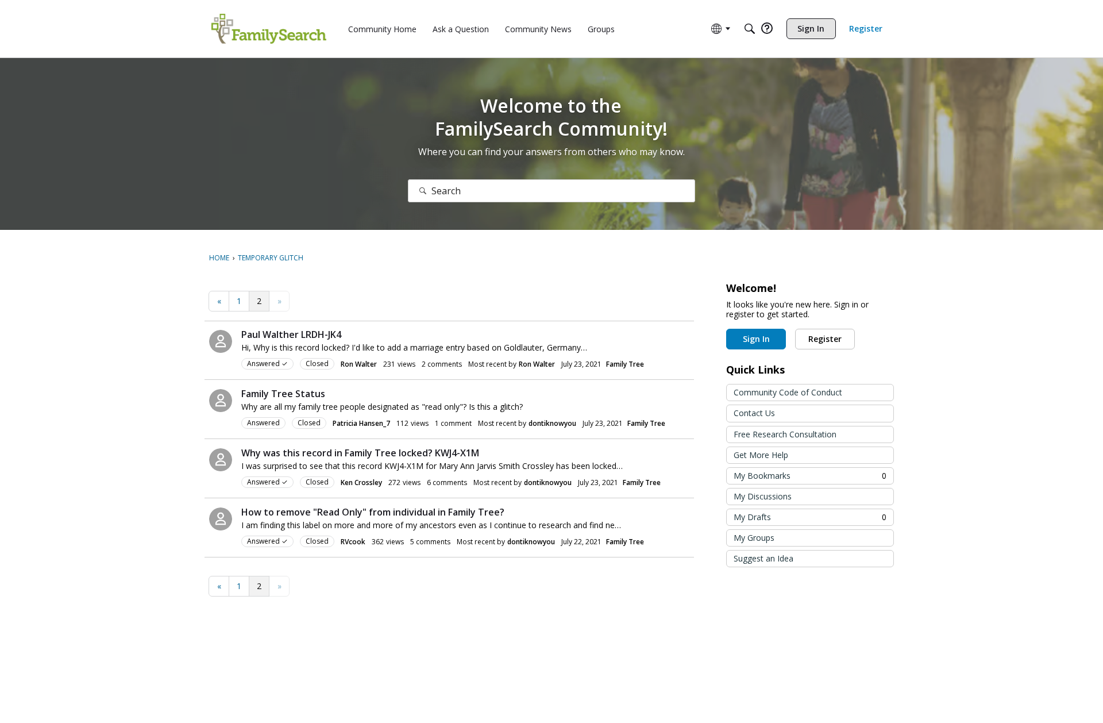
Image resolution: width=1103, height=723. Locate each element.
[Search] (749, 28)
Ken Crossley (361, 482)
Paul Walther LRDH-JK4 (291, 334)
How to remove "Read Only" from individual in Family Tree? (372, 512)
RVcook (353, 542)
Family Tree (625, 364)
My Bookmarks (810, 475)
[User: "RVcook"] (220, 518)
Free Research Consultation (785, 434)
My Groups (754, 537)
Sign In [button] (756, 338)
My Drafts (810, 517)
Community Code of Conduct (788, 392)
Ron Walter (359, 364)
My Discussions (763, 496)
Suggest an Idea (763, 558)
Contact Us (754, 412)
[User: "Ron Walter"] (220, 341)
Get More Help (761, 454)
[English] (268, 29)
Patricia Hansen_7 (361, 423)
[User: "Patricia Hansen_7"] (220, 400)
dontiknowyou (552, 423)
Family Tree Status (283, 393)
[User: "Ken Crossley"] (220, 459)
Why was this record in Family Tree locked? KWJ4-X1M (360, 453)
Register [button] (825, 338)
